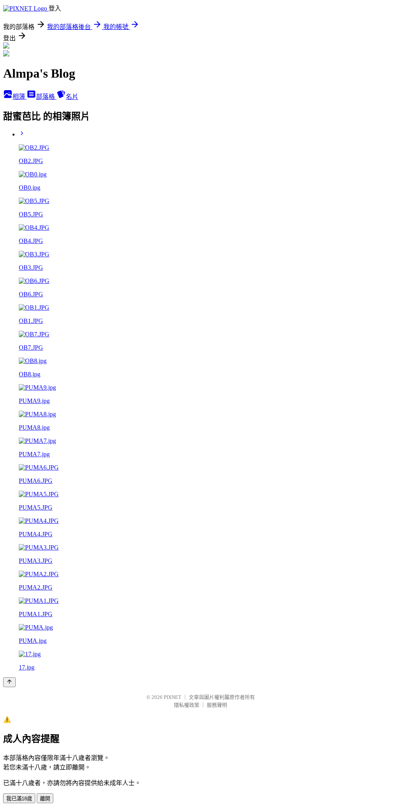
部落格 (46, 96)
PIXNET (172, 697)
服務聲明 (217, 705)
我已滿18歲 (19, 799)
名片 (72, 96)
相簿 (20, 96)
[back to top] (9, 682)
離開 (45, 799)
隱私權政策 (186, 705)
